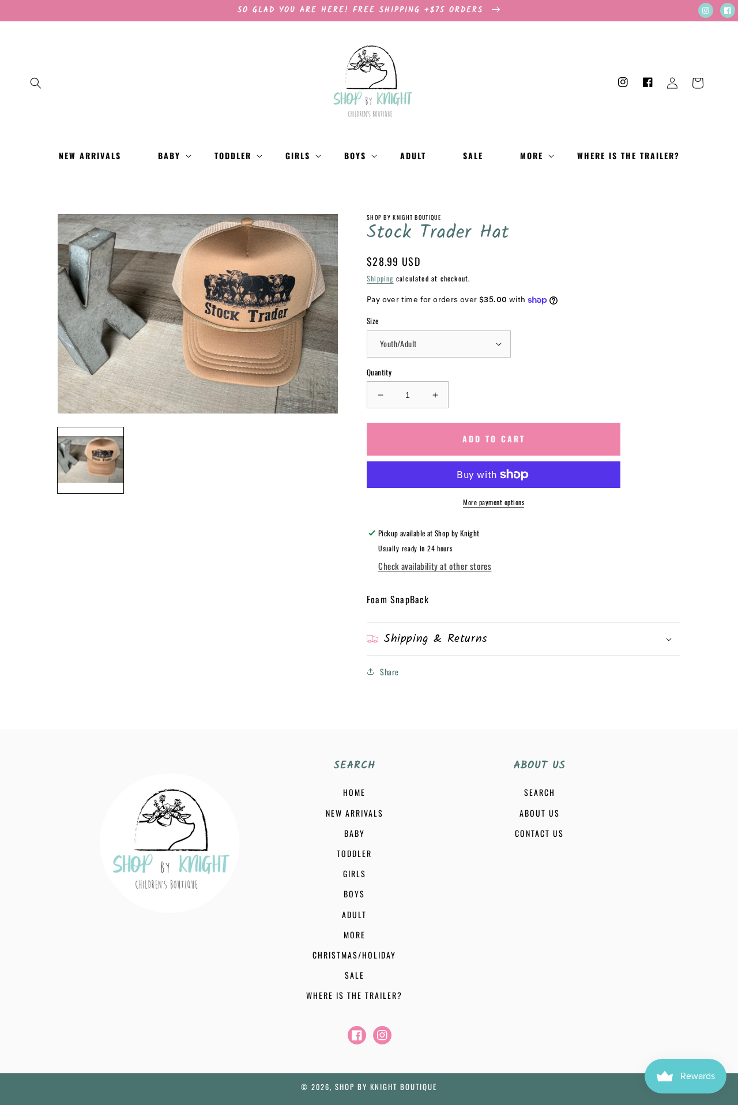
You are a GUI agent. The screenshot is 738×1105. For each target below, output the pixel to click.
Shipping (380, 278)
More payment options (493, 502)
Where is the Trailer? (354, 995)
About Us (539, 813)
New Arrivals (354, 813)
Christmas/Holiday (354, 955)
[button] (35, 83)
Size (373, 320)
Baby (354, 833)
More (355, 935)
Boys (354, 894)
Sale (354, 975)
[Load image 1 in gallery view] (90, 460)
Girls (354, 873)
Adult (354, 914)
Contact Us (539, 833)
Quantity (379, 372)
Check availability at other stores (434, 565)
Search (539, 792)
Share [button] (389, 672)
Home (354, 792)
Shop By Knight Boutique (386, 1086)
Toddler (354, 853)
